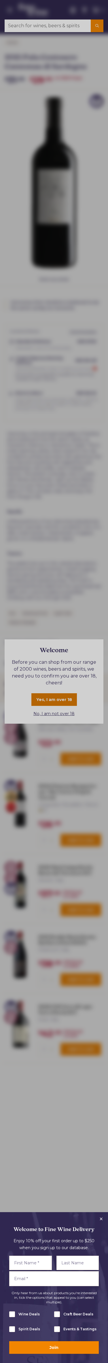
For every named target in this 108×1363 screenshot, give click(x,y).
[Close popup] (101, 1219)
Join (54, 1347)
